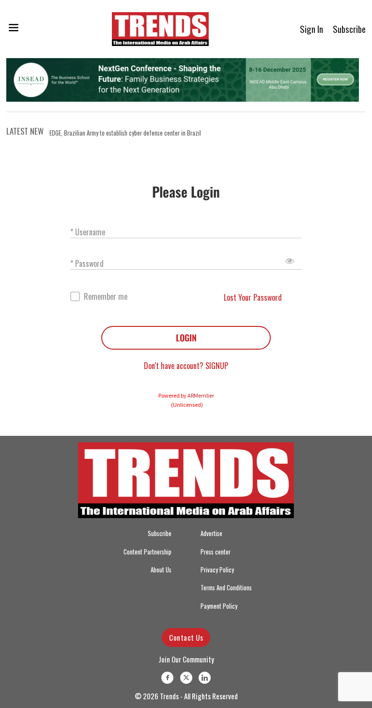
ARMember (200, 395)
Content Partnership (147, 551)
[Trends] (160, 29)
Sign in (311, 28)
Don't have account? (174, 365)
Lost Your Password (253, 297)
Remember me (105, 297)
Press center (216, 551)
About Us (161, 569)
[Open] (13, 29)
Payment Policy (219, 606)
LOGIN (186, 337)
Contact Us (186, 637)
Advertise (211, 533)
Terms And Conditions (226, 587)
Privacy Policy (217, 569)
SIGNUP (216, 365)
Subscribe (349, 28)
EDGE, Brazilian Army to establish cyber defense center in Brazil (125, 133)
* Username (87, 232)
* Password (87, 263)
